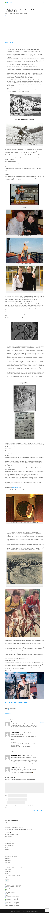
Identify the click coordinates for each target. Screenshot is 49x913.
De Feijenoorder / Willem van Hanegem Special (14, 827)
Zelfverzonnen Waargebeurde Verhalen (12, 875)
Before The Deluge (16, 487)
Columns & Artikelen (9, 841)
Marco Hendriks (10, 13)
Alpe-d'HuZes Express (9, 838)
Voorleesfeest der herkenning (10, 823)
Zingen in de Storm (8, 877)
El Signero (7, 847)
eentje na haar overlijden (35, 475)
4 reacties (25, 13)
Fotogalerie (7, 849)
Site (5, 802)
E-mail (6, 799)
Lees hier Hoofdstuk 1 (9, 42)
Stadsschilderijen (8, 862)
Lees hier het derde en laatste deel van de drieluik (16, 702)
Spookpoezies (7, 858)
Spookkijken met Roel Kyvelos (11, 856)
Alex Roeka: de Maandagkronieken (11, 834)
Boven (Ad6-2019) (8, 840)
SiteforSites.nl (35, 911)
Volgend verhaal (8, 713)
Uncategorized (8, 871)
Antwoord (42, 722)
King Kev (6, 822)
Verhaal (21, 13)
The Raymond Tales (9, 865)
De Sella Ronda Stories (9, 843)
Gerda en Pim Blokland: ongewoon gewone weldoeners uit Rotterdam (18, 829)
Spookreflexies (8, 860)
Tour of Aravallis (8, 869)
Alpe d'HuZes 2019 (8, 836)
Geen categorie (8, 852)
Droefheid (7, 825)
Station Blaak (7, 864)
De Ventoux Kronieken (9, 845)
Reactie (7, 781)
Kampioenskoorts (8, 854)
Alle (7, 880)
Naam (6, 795)
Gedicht (6, 851)
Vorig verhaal (7, 709)
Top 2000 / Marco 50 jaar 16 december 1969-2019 (14, 867)
